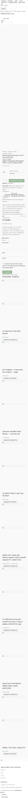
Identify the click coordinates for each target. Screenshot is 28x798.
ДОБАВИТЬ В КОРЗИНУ (16, 180)
